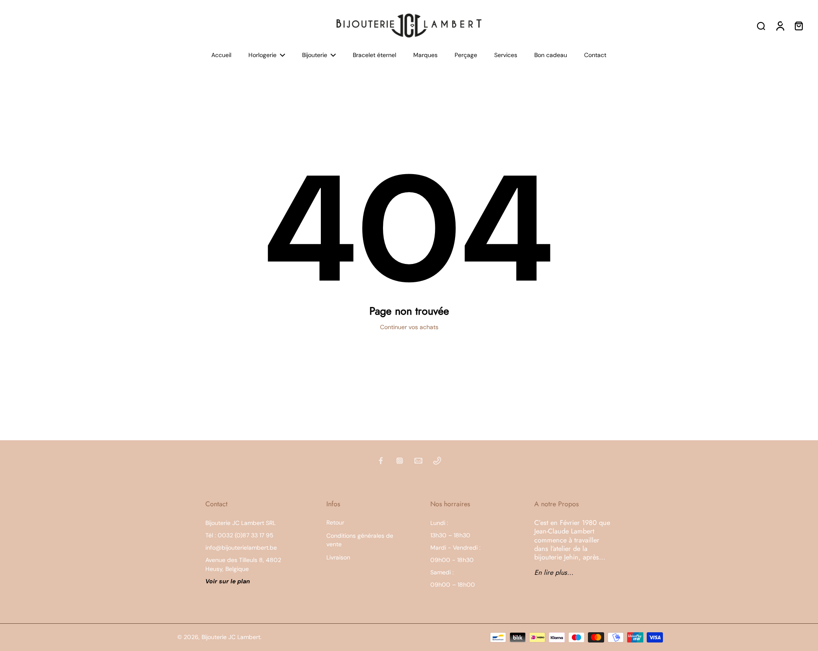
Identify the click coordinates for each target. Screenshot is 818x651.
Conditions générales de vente (359, 540)
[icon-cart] (798, 25)
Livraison (338, 557)
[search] (761, 25)
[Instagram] (399, 460)
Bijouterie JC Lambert (231, 637)
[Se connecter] (779, 25)
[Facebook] (381, 460)
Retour (335, 522)
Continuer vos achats (409, 327)
